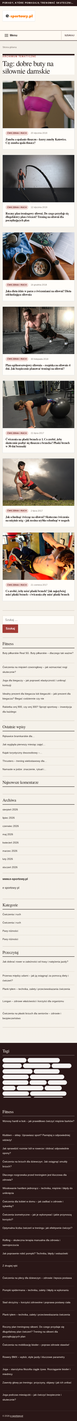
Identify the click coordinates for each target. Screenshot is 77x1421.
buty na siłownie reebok (46, 1071)
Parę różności (10, 930)
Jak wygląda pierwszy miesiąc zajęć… (24, 744)
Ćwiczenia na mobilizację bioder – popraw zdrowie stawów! (36, 1344)
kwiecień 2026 (11, 842)
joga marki (9, 1088)
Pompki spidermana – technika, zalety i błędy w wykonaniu (36, 1290)
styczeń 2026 (10, 867)
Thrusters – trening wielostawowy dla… (25, 760)
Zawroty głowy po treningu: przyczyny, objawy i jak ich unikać (37, 1382)
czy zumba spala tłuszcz (15, 1077)
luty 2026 (8, 858)
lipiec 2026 (9, 817)
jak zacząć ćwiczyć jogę (15, 1082)
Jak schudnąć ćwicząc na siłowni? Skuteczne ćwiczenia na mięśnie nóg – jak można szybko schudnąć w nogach (37, 519)
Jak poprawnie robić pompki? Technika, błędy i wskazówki (35, 1253)
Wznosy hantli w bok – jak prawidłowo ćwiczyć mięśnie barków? (38, 1121)
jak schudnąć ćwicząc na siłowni (47, 1077)
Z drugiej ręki (10, 1265)
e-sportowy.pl (16, 1416)
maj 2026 (8, 834)
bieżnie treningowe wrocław (17, 1071)
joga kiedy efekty (57, 1082)
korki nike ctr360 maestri (16, 1093)
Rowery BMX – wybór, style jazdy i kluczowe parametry (34, 1357)
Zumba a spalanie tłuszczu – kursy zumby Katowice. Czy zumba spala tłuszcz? (36, 141)
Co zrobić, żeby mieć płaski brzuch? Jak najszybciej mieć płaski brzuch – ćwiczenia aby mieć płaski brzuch (37, 593)
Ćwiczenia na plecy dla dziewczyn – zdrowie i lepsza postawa (37, 1277)
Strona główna (10, 47)
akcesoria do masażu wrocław (43, 1060)
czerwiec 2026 (11, 826)
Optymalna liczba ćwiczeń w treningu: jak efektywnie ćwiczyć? (37, 1227)
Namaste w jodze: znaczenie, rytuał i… (24, 769)
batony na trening (61, 1065)
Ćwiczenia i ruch (17, 133)
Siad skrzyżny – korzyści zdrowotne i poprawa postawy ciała (36, 1302)
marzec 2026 (10, 850)
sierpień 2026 (10, 809)
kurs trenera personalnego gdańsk (48, 1093)
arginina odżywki (12, 1065)
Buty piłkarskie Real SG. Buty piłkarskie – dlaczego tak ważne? (38, 653)
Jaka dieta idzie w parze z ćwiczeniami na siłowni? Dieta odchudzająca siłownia (38, 293)
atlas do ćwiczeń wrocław (36, 1065)
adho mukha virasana (14, 1060)
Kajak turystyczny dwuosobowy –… (22, 752)
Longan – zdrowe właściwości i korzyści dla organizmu (33, 1001)
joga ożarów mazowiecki (30, 1088)
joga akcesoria (38, 1082)
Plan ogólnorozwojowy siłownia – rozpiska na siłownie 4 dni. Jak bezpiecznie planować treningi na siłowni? (38, 367)
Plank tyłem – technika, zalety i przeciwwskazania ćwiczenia (36, 988)
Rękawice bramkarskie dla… (19, 736)
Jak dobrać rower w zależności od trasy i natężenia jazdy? (35, 961)
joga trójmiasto (53, 1088)
